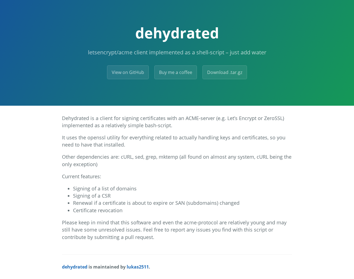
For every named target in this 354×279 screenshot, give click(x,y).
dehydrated (177, 32)
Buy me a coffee (175, 72)
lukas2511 (138, 267)
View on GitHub (128, 72)
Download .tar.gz (224, 72)
